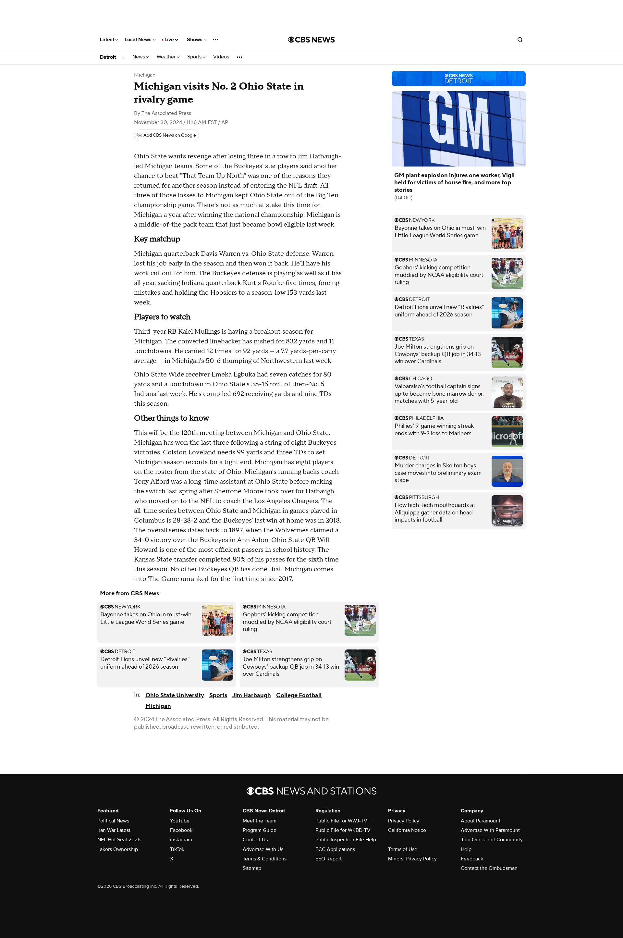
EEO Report (328, 858)
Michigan (144, 75)
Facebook (181, 830)
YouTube (179, 820)
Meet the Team (259, 820)
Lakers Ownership (117, 849)
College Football (299, 695)
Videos (221, 57)
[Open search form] (520, 40)
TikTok (177, 849)
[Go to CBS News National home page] (311, 39)
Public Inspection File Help (345, 839)
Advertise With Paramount (490, 830)
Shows (195, 39)
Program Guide (259, 830)
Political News (113, 820)
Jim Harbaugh (251, 695)
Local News (139, 39)
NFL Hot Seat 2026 (118, 839)
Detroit (108, 57)
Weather (167, 57)
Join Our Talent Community (492, 839)
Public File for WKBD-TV (343, 830)
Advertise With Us (263, 849)
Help (466, 849)
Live (170, 39)
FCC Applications (335, 849)
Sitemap (252, 868)
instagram (181, 839)
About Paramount (480, 820)
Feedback (472, 858)
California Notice (407, 830)
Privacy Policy (403, 820)
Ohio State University (174, 695)
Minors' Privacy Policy (412, 858)
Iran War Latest (113, 830)
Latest (108, 39)
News (139, 57)
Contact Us (255, 839)
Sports (195, 57)
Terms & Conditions (265, 858)
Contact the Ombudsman (489, 868)
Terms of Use (402, 849)
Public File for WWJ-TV (341, 820)
